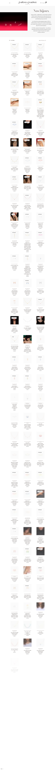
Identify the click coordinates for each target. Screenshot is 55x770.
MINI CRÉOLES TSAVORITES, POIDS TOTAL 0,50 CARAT (27, 560)
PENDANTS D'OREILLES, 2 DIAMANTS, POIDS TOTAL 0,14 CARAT (14, 311)
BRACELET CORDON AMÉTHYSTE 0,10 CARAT (14, 111)
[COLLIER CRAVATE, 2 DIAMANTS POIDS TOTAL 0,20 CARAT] (27, 734)
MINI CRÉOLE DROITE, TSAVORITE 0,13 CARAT (27, 387)
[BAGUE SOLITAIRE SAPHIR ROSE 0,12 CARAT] (14, 570)
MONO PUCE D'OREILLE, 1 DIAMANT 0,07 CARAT (40, 225)
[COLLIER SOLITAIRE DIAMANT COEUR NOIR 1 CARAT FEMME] (40, 320)
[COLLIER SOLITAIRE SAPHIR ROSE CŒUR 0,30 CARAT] (14, 436)
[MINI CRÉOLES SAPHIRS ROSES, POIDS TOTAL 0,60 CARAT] (14, 551)
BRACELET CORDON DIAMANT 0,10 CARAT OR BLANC (27, 503)
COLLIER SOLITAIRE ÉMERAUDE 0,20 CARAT (27, 651)
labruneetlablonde (40, 740)
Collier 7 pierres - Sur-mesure (27, 329)
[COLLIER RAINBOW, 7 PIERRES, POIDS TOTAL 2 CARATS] (14, 320)
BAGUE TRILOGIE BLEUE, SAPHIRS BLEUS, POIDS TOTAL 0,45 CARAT (27, 426)
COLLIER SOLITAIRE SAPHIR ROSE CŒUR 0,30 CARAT (14, 444)
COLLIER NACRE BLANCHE (40, 424)
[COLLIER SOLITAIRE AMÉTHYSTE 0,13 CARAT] (40, 606)
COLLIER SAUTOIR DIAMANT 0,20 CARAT (27, 689)
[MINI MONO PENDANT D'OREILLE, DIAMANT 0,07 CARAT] (14, 397)
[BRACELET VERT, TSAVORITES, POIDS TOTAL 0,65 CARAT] (40, 455)
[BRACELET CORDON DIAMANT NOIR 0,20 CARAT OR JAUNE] (14, 216)
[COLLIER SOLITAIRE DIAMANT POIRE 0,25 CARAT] (27, 699)
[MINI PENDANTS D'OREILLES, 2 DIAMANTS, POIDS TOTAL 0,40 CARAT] (40, 588)
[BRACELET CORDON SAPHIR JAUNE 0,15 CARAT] (40, 475)
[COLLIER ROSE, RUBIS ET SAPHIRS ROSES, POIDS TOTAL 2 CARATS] (14, 680)
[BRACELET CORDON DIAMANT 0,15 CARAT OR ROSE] (14, 494)
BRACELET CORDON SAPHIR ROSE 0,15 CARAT (14, 74)
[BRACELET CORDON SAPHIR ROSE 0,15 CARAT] (14, 66)
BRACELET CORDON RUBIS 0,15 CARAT (40, 168)
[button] (2, 769)
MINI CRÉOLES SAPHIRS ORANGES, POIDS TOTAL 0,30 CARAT (40, 540)
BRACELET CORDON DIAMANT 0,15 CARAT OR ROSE (14, 503)
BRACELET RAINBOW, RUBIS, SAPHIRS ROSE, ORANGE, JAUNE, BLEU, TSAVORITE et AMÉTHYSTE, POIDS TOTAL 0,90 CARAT (27, 246)
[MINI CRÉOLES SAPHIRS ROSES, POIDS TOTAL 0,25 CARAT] (14, 283)
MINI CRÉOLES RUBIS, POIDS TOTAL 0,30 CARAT (27, 133)
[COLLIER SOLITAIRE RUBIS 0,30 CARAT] (14, 660)
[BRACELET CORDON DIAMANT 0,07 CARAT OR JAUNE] (14, 179)
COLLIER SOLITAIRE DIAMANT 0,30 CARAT (14, 742)
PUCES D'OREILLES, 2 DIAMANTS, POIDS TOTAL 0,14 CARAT (14, 267)
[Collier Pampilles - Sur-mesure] (40, 752)
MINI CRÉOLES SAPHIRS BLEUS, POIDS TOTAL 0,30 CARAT (27, 292)
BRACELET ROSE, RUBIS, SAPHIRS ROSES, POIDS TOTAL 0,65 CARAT (14, 484)
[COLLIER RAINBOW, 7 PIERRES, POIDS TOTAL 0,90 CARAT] (40, 47)
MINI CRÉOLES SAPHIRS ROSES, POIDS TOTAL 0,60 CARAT (14, 561)
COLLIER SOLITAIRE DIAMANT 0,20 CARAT (14, 150)
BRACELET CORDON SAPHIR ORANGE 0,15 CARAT (27, 484)
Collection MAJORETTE (14, 241)
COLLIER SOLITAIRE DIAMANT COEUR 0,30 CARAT (14, 708)
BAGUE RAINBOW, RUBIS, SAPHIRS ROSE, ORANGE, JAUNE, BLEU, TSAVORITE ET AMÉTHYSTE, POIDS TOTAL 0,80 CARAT (40, 113)
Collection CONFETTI (40, 53)
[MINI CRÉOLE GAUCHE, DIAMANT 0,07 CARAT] (27, 142)
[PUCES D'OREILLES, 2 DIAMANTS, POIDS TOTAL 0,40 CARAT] (40, 512)
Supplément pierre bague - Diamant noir (14, 760)
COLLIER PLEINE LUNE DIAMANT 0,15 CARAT (27, 406)
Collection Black (14, 222)
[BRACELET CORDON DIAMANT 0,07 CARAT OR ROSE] (40, 66)
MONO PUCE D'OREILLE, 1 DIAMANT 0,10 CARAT (27, 225)
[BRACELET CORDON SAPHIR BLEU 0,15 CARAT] (14, 124)
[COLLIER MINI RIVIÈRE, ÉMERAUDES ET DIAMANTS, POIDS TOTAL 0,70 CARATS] (27, 339)
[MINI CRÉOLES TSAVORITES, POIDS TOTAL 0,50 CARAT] (27, 551)
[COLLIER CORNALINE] (14, 642)
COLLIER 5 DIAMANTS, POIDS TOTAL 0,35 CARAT (27, 444)
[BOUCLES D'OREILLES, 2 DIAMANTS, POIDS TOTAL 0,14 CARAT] (27, 512)
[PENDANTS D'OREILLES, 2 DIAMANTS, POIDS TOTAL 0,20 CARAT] (27, 606)
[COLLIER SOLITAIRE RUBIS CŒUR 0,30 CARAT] (40, 124)
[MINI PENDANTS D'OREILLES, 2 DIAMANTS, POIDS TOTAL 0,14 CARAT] (14, 606)
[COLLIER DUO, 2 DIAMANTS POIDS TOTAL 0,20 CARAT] (40, 197)
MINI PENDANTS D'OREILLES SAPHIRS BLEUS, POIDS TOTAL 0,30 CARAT (40, 268)
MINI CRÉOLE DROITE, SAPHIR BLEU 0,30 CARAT (14, 368)
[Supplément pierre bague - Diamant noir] (14, 752)
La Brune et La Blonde (27, 403)
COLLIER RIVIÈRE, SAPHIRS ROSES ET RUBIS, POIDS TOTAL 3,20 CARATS (27, 670)
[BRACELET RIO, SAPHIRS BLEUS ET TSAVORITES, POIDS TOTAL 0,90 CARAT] (27, 455)
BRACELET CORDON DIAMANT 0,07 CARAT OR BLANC (40, 244)
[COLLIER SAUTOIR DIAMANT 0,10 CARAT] (14, 235)
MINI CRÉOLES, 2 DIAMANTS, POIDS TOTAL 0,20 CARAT (27, 187)
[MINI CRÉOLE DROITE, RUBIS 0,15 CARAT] (14, 378)
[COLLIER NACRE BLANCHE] (40, 417)
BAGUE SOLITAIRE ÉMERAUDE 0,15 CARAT (27, 579)
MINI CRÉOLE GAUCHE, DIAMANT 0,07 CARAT (27, 150)
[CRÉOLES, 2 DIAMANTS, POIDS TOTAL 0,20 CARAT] (14, 588)
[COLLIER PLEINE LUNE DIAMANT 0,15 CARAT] (27, 397)
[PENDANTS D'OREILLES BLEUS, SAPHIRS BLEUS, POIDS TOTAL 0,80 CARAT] (27, 531)
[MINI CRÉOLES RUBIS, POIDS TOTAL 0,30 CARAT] (27, 124)
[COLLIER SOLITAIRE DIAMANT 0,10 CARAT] (27, 47)
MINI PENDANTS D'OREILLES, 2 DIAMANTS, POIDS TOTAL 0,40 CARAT (40, 597)
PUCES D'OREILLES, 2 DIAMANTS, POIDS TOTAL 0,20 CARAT (14, 540)
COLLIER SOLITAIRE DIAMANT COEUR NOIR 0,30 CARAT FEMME (14, 348)
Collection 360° (14, 52)
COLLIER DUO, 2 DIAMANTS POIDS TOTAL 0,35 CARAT (14, 725)
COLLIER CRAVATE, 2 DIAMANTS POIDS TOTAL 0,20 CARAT (27, 742)
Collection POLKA (40, 422)
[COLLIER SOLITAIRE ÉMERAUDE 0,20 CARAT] (27, 642)
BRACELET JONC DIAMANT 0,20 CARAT (14, 425)
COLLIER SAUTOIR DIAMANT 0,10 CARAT (14, 243)
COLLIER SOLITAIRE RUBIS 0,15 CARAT (40, 310)
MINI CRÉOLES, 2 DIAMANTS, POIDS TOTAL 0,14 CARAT (40, 92)
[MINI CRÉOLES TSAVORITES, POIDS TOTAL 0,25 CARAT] (40, 551)
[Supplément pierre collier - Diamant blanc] (27, 752)
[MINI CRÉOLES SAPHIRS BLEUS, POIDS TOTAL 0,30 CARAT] (27, 283)
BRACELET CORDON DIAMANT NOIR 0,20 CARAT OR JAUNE (14, 225)
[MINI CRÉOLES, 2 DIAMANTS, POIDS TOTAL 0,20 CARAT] (27, 179)
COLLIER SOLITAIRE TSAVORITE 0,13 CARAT (14, 93)
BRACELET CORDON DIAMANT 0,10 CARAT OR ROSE (14, 521)
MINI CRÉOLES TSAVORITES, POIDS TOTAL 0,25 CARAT (40, 560)
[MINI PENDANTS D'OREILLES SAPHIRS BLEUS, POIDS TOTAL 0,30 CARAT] (40, 258)
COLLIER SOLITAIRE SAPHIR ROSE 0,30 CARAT (14, 206)
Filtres (13, 40)
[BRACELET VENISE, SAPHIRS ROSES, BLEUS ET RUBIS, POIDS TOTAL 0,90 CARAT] (14, 455)
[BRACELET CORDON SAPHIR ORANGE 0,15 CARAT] (27, 475)
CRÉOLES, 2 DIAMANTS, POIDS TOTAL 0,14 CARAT (40, 291)
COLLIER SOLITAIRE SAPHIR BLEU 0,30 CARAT (40, 651)
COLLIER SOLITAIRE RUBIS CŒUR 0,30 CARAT (40, 133)
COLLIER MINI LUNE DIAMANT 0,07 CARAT (40, 406)
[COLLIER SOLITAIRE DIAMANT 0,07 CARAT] (14, 47)
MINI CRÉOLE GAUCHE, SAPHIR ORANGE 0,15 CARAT (27, 369)
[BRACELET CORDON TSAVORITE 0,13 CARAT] (27, 66)
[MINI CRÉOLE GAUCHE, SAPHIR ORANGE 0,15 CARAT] (27, 359)
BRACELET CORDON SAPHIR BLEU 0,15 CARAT (14, 132)
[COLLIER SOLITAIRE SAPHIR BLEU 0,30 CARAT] (40, 642)
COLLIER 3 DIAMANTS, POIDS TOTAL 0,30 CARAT (40, 689)
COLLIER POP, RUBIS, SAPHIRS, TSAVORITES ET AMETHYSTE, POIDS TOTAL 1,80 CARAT (40, 670)
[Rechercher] (43, 3)
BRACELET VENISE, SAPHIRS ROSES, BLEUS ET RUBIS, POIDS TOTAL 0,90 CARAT (14, 464)
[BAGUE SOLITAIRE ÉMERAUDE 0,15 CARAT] (27, 570)
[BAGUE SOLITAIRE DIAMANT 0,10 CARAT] (40, 142)
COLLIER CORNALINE (14, 650)
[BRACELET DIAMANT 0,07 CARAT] (27, 84)
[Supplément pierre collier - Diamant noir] (40, 734)
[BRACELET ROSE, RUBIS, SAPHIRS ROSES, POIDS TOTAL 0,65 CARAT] (14, 475)
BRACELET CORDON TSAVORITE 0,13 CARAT (27, 75)
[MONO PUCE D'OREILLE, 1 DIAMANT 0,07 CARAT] (40, 216)
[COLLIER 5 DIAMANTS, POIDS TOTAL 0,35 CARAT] (27, 436)
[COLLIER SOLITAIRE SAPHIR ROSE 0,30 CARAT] (14, 197)
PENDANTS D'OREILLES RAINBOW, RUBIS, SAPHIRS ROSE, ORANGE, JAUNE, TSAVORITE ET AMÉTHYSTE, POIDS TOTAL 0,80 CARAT (27, 271)
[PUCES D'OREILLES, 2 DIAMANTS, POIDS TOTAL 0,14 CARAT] (14, 258)
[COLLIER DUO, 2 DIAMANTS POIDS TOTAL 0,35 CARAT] (14, 717)
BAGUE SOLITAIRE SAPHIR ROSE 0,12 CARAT (14, 579)
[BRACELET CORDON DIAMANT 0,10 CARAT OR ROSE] (14, 512)
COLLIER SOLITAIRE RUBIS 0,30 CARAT (14, 669)
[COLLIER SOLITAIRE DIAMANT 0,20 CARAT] (14, 142)
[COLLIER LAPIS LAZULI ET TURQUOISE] (27, 625)
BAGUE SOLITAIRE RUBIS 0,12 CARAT (40, 579)
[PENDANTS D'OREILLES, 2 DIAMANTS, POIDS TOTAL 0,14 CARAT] (14, 302)
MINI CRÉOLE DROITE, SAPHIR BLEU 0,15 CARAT (40, 368)
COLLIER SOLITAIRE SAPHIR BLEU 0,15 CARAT (40, 188)
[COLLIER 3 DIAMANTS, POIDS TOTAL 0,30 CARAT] (40, 680)
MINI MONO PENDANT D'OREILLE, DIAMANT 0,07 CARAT (14, 406)
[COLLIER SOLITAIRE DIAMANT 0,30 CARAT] (14, 734)
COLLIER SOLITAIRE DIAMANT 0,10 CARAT (27, 55)
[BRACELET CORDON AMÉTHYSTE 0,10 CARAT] (14, 102)
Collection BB (14, 71)
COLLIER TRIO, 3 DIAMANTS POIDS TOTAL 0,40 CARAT (40, 708)
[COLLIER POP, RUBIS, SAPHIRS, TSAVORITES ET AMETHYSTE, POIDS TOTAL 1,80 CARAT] (40, 660)
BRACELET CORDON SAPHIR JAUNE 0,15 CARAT (40, 483)
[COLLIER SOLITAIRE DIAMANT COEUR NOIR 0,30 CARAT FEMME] (14, 339)
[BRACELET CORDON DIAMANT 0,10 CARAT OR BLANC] (27, 494)
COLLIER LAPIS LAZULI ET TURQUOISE (27, 633)
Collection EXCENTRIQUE (27, 518)
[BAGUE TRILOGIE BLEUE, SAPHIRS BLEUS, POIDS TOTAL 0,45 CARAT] (27, 417)
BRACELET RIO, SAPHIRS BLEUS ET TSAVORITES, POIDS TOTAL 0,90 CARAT (27, 464)
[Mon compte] (41, 3)
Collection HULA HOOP (40, 108)
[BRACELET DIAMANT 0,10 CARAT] (27, 102)
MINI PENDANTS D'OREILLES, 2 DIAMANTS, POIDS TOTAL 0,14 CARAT (14, 615)
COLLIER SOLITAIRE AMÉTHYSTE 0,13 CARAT (40, 615)
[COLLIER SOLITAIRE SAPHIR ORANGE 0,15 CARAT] (27, 302)
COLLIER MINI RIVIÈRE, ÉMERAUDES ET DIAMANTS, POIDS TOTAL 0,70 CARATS (27, 349)
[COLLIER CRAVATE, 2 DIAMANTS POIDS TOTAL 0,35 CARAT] (27, 717)
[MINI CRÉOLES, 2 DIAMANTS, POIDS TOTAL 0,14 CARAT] (40, 84)
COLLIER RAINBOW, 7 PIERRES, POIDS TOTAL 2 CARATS (14, 330)
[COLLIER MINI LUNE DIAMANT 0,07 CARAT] (40, 397)
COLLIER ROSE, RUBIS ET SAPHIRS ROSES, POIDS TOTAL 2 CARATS (14, 690)
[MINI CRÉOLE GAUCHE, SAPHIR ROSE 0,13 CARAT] (40, 339)
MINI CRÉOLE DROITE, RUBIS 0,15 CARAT (14, 387)
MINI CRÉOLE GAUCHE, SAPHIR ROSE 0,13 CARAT (40, 348)
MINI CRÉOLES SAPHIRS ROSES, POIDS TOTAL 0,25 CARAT (14, 292)
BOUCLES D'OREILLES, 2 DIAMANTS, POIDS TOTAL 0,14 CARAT (27, 522)
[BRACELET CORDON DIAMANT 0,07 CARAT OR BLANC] (40, 235)
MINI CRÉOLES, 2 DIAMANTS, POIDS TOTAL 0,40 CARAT (27, 596)
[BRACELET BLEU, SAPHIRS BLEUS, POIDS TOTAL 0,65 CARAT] (27, 160)
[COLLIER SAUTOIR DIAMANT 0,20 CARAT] (27, 680)
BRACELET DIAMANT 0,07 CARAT (27, 92)
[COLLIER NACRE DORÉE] (40, 625)
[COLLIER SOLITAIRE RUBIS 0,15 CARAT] (40, 302)
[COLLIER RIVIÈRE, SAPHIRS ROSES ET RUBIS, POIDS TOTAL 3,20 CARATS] (27, 660)
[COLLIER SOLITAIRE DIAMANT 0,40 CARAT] (40, 717)
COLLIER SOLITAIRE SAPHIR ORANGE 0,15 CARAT (27, 310)
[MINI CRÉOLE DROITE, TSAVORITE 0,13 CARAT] (27, 378)
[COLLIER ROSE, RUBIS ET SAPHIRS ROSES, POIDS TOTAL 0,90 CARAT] (27, 197)
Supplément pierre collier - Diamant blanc (27, 760)
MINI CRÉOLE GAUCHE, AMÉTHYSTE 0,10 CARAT (40, 388)
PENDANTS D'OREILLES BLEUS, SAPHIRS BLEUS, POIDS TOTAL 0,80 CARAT (27, 541)
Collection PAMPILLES (40, 686)
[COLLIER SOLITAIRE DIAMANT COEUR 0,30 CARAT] (14, 699)
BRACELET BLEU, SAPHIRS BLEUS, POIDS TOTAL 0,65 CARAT (27, 170)
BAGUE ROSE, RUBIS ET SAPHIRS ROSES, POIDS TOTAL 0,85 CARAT (40, 445)
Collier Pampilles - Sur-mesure (40, 760)
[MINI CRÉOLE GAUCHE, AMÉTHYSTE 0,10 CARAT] (40, 378)
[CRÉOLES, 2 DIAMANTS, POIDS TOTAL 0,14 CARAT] (40, 283)
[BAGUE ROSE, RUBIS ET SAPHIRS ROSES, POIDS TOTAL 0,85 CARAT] (40, 436)
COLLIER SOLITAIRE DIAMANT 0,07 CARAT (14, 55)
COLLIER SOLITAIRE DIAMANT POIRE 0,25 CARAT (27, 708)
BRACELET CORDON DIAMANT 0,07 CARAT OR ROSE (40, 75)
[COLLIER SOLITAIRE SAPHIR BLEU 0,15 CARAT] (40, 179)
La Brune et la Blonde (27, 326)
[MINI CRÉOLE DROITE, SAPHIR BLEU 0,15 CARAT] (40, 359)
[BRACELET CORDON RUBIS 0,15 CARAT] (40, 160)
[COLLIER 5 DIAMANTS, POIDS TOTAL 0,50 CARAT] (14, 160)
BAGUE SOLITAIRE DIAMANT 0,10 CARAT (40, 151)
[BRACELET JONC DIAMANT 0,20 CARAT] (14, 417)
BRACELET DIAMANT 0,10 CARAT (27, 110)
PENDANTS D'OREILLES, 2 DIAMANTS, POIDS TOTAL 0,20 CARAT (27, 615)
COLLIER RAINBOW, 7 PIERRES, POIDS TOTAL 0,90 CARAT (40, 56)
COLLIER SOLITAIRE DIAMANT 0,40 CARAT (40, 725)
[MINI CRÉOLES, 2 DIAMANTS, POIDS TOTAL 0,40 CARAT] (27, 588)
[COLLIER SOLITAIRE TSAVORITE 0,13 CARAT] (14, 84)
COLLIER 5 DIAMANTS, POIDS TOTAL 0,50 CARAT (14, 168)
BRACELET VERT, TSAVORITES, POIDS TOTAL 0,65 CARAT (40, 463)
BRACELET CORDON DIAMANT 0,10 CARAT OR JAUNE (40, 503)
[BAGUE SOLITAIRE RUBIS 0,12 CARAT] (40, 570)
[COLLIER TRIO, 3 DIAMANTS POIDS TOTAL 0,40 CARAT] (40, 699)
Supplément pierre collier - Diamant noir (40, 743)
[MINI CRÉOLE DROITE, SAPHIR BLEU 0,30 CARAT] (14, 359)
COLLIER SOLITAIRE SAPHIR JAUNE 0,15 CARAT (14, 633)
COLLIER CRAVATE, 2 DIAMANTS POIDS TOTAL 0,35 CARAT (27, 725)
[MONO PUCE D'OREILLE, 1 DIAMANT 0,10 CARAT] (27, 216)
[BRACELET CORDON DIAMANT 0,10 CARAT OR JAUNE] (40, 494)
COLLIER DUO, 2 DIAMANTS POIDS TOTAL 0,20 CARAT (40, 206)
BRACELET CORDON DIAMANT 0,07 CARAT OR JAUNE (14, 188)
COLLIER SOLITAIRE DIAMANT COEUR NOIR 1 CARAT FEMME (40, 329)
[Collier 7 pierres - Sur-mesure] (27, 320)
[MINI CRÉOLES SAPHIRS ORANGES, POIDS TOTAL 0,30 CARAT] (40, 531)
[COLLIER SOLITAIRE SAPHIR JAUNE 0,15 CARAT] (14, 625)
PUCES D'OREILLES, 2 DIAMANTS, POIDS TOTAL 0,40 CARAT (40, 521)
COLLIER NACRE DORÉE (40, 632)
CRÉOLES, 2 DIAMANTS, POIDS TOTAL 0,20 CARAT (14, 596)
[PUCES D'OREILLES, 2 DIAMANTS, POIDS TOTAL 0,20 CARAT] (14, 531)
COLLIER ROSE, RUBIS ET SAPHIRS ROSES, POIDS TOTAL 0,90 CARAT (27, 207)
